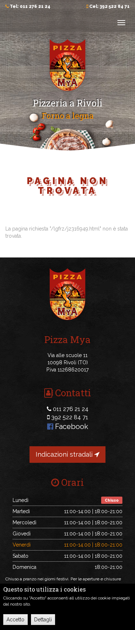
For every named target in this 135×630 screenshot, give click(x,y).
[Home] (68, 65)
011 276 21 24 (35, 6)
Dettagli (43, 619)
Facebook (70, 426)
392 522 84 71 (115, 6)
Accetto (15, 619)
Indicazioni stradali (65, 454)
